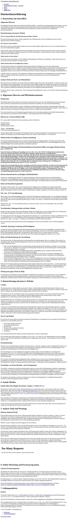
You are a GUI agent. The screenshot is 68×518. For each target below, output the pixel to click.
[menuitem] (35, 4)
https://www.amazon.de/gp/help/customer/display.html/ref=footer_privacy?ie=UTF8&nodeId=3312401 (28, 484)
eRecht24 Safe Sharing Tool (30, 390)
